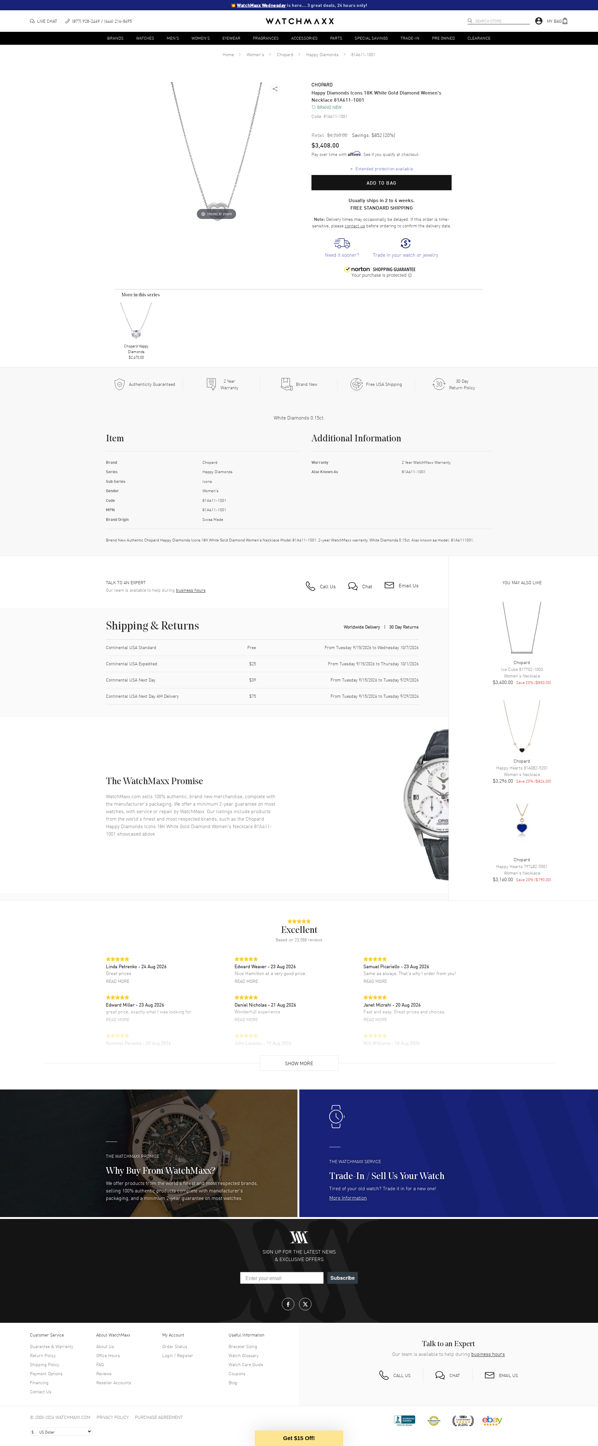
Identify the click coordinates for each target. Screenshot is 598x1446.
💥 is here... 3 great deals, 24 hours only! (299, 5)
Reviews (104, 1373)
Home (228, 54)
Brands (115, 38)
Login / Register (177, 1355)
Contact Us (40, 1391)
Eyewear (231, 38)
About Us (105, 1346)
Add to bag (381, 183)
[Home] (300, 21)
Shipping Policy (44, 1364)
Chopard (285, 54)
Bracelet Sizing (243, 1346)
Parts (336, 38)
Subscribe (342, 1277)
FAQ (100, 1364)
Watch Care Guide (246, 1364)
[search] (469, 20)
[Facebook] (288, 1304)
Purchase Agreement (159, 1417)
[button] (557, 21)
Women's (201, 38)
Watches (145, 38)
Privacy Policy (113, 1417)
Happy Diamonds (322, 54)
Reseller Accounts (113, 1382)
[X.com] (305, 1304)
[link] (342, 248)
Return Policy (43, 1355)
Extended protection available (381, 168)
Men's (173, 38)
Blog (233, 1382)
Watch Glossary (244, 1355)
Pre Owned (443, 38)
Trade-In (410, 38)
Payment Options (46, 1373)
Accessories (304, 38)
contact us (355, 225)
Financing (39, 1382)
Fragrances (266, 38)
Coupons (237, 1373)
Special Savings (371, 38)
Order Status (174, 1346)
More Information (348, 1197)
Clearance (479, 38)
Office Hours (108, 1355)
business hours (191, 590)
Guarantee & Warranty (51, 1346)
